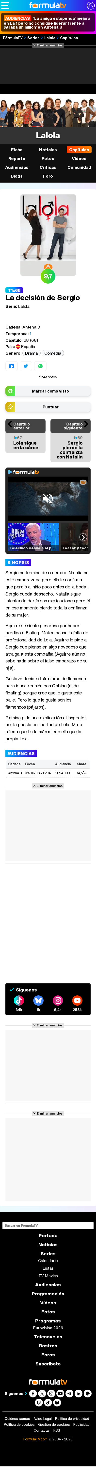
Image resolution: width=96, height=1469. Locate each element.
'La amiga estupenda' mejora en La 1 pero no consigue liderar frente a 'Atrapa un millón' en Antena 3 (47, 22)
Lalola (49, 37)
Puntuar (51, 407)
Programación (48, 1294)
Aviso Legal (42, 1418)
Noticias (48, 150)
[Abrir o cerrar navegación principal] (5, 5)
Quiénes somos (17, 1418)
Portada (48, 1235)
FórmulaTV (13, 37)
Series (33, 37)
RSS (56, 1430)
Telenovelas (48, 1337)
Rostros (48, 1346)
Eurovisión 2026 (48, 1328)
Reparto (16, 158)
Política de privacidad (72, 1418)
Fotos (48, 158)
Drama (31, 353)
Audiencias (48, 1285)
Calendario (48, 1261)
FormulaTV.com (35, 1439)
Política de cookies (19, 1424)
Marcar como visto (50, 391)
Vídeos (79, 158)
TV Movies (48, 1276)
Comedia (52, 353)
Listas (48, 1268)
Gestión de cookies (54, 1424)
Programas (48, 1321)
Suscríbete (48, 1364)
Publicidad (81, 1424)
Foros (48, 1355)
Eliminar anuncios (50, 45)
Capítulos (69, 37)
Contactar (42, 1430)
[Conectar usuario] (91, 6)
